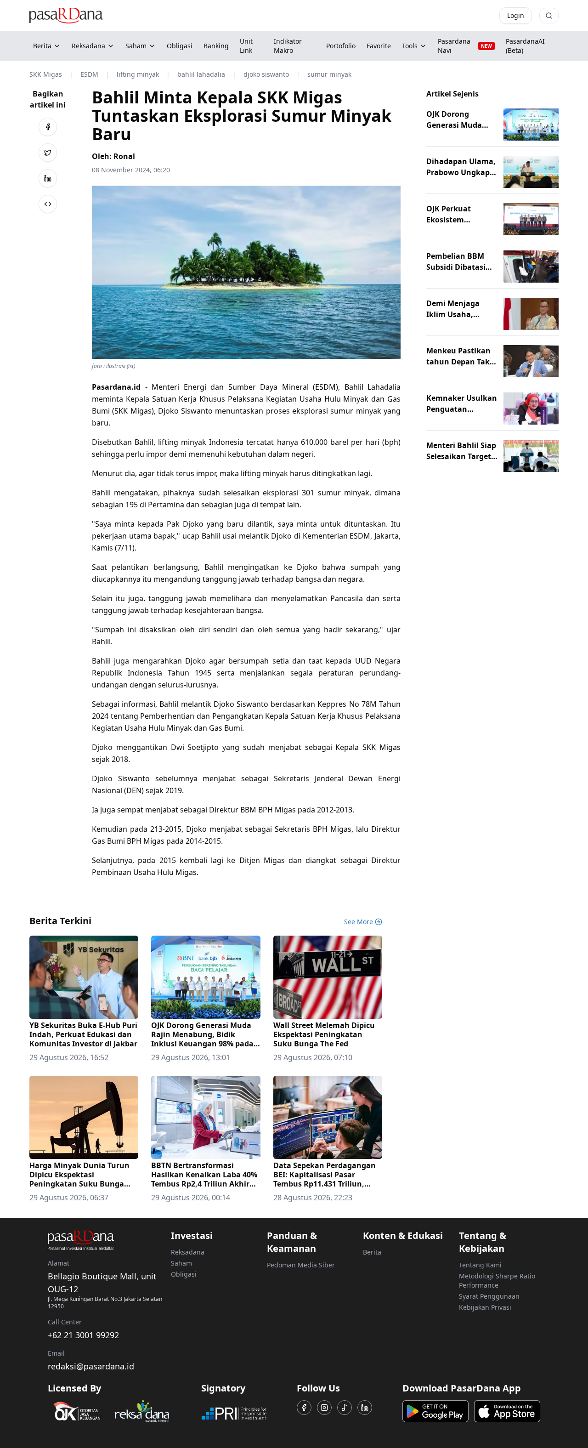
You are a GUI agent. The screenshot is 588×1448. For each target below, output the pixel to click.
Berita (42, 45)
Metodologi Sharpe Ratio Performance (497, 1280)
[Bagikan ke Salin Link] (48, 204)
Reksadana (88, 45)
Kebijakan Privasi (485, 1307)
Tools (410, 45)
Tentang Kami (480, 1265)
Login (515, 15)
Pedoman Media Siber (301, 1265)
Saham (136, 45)
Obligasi (184, 1274)
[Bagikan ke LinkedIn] (48, 178)
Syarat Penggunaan (489, 1296)
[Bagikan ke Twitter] (48, 152)
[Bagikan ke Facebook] (48, 127)
